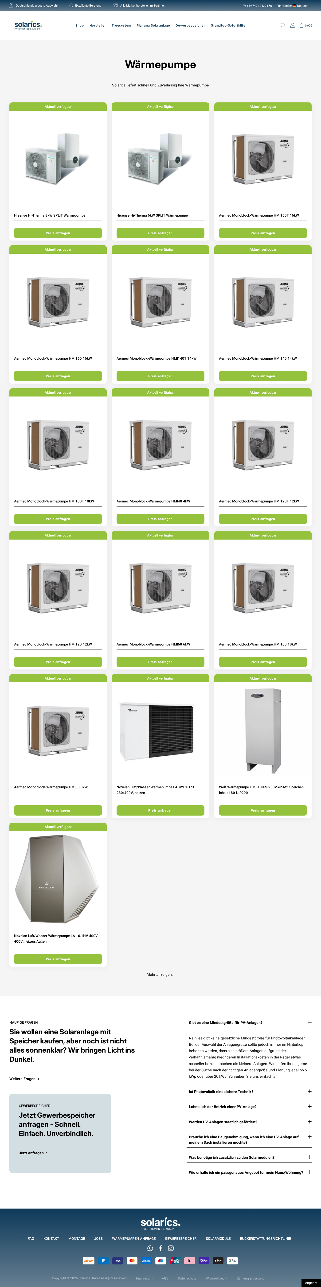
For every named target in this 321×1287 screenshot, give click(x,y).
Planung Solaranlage (153, 25)
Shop (79, 25)
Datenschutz (187, 1278)
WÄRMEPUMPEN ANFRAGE (134, 1238)
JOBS (98, 1238)
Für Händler (284, 6)
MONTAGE (76, 1238)
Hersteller (98, 25)
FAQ (31, 1238)
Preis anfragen (58, 233)
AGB (165, 1278)
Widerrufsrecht (216, 1278)
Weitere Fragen (22, 1078)
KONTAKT (51, 1238)
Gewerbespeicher (190, 25)
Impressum (144, 1278)
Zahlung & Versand (251, 1278)
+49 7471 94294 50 (259, 6)
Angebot (311, 1282)
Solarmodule (218, 1238)
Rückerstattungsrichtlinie (265, 1238)
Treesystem (121, 25)
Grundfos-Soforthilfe (228, 25)
